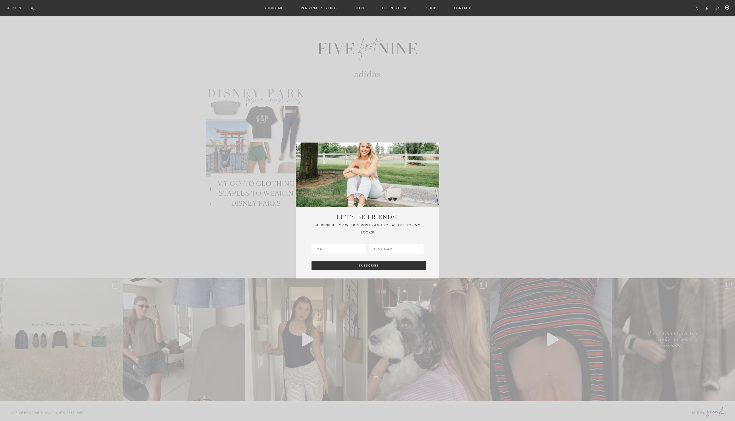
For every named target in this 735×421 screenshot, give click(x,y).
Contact (462, 8)
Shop (431, 8)
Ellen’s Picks (395, 8)
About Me (273, 8)
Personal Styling (319, 8)
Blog (360, 8)
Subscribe (16, 8)
